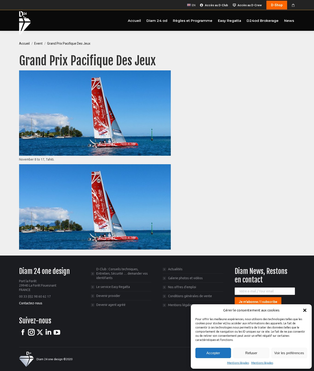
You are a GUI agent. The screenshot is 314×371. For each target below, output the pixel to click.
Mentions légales (238, 362)
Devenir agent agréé (111, 305)
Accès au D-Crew (249, 5)
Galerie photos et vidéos (185, 278)
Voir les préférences (289, 353)
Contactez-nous (30, 303)
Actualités (175, 269)
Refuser (251, 353)
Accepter (213, 353)
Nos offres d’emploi (182, 287)
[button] (305, 310)
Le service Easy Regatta (113, 287)
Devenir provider (108, 296)
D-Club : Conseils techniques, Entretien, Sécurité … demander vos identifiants (122, 273)
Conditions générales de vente (190, 296)
